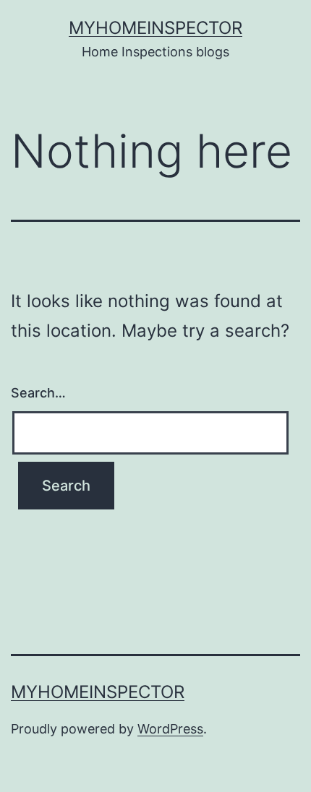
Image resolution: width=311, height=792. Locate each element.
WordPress (170, 728)
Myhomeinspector (155, 27)
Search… (38, 392)
